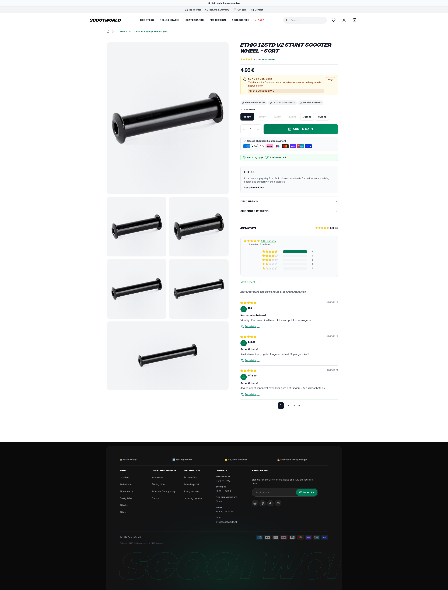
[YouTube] (278, 503)
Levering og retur (193, 498)
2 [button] (288, 405)
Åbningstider (159, 484)
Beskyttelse (126, 498)
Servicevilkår (190, 477)
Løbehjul (124, 477)
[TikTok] (270, 503)
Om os (155, 498)
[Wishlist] (333, 20)
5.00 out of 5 (268, 240)
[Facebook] (263, 503)
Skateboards (126, 491)
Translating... (252, 326)
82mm (322, 116)
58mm (247, 116)
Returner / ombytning (163, 491)
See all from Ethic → (255, 187)
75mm (307, 116)
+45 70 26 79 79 (224, 511)
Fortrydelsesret (192, 491)
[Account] (344, 20)
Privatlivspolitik (192, 484)
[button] (270, 251)
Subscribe (308, 492)
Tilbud (123, 512)
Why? (330, 79)
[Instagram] (255, 503)
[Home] (108, 31)
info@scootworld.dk (226, 521)
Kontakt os (157, 477)
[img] (248, 302)
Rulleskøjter (126, 484)
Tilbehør (124, 505)
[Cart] (354, 20)
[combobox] (307, 20)
